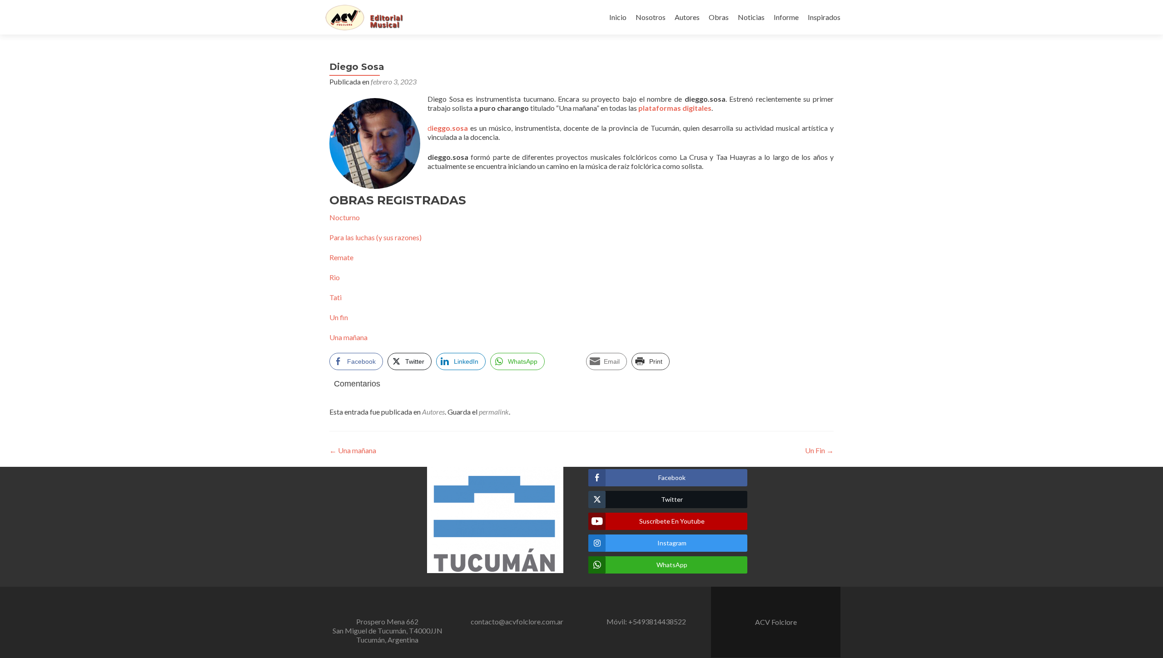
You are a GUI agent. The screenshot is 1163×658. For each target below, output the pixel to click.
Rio (334, 277)
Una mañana (348, 337)
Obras (719, 17)
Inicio (617, 17)
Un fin (338, 317)
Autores (687, 17)
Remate (341, 257)
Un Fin (819, 450)
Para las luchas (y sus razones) (375, 237)
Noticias (751, 17)
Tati (335, 297)
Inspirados (824, 17)
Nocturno (344, 217)
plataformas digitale (673, 108)
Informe (786, 17)
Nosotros (651, 17)
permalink (494, 411)
